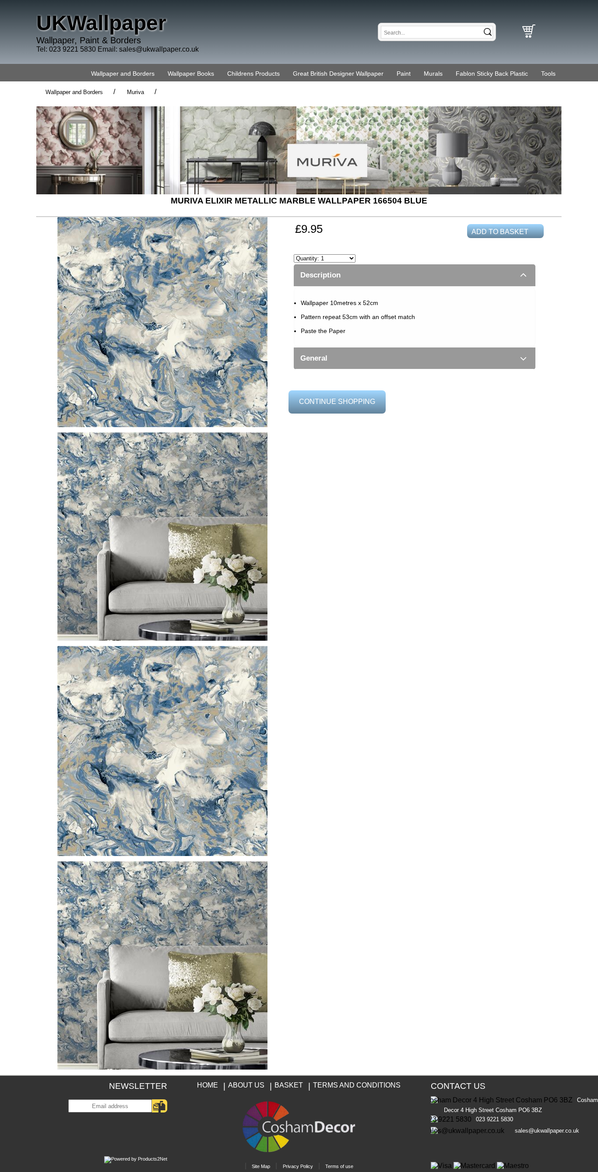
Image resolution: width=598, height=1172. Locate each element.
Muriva (135, 92)
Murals (433, 73)
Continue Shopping (337, 401)
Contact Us (458, 1086)
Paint (404, 73)
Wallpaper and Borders (123, 73)
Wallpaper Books (191, 73)
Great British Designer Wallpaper (338, 73)
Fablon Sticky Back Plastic (492, 73)
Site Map (261, 1166)
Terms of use (339, 1166)
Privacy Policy (298, 1166)
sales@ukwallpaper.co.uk (159, 49)
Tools (548, 73)
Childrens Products (253, 73)
